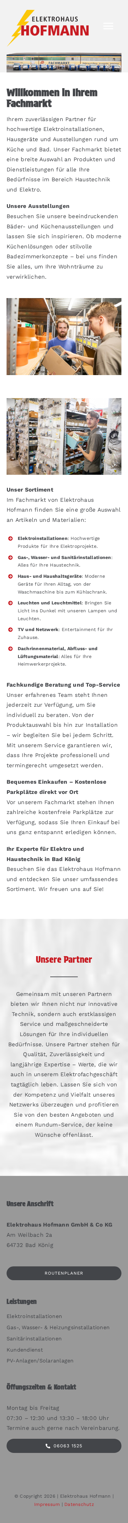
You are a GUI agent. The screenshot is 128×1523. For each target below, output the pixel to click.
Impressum (47, 1504)
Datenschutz (79, 1504)
